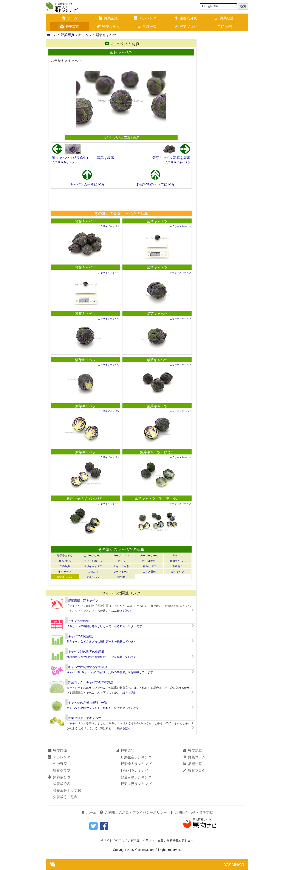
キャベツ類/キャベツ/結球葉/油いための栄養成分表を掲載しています (110, 672)
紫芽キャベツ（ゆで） (157, 452)
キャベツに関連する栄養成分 (87, 667)
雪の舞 (121, 577)
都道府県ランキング (136, 777)
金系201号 (65, 560)
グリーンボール (93, 560)
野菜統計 (227, 17)
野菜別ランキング (134, 770)
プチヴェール (121, 571)
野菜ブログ (188, 26)
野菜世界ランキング (136, 783)
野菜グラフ (61, 770)
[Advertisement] (121, 199)
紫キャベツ (177, 571)
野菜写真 (72, 26)
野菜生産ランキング (136, 757)
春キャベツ (149, 566)
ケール (121, 560)
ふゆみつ (93, 571)
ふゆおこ (177, 566)
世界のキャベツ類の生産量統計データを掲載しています (101, 657)
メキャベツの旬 (78, 620)
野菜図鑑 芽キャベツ (83, 600)
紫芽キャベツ (85, 221)
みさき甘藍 (149, 571)
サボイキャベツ (93, 566)
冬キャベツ (64, 571)
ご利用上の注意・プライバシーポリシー (136, 812)
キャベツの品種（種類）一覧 (87, 702)
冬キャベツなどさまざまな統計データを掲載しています (101, 641)
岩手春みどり (65, 555)
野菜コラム (110, 26)
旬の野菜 (60, 763)
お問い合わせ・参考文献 (194, 812)
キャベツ (85, 34)
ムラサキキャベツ (63, 162)
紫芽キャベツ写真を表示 (171, 157)
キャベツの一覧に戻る (87, 184)
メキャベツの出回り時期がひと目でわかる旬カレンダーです (104, 626)
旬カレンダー (149, 17)
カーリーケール (149, 555)
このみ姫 (65, 566)
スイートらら (121, 566)
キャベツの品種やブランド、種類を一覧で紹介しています (103, 708)
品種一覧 (149, 26)
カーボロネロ (121, 555)
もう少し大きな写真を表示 (121, 137)
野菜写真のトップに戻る (155, 184)
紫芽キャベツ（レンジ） (85, 498)
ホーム (72, 17)
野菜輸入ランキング (136, 763)
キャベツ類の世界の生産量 (86, 651)
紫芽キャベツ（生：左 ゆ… (157, 498)
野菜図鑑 (111, 17)
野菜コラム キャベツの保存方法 (90, 682)
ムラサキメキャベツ (177, 162)
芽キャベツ (93, 577)
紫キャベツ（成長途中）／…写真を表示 (83, 157)
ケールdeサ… (149, 560)
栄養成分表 (188, 17)
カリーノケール (93, 555)
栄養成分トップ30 (67, 790)
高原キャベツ (177, 560)
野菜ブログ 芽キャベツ (84, 718)
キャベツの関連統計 (81, 636)
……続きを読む (121, 610)
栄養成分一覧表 (65, 796)
